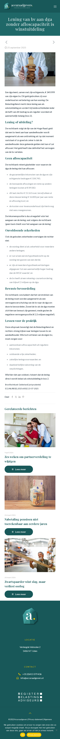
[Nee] (56, 730)
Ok (22, 735)
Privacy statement (35, 719)
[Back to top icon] (30, 713)
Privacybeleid (34, 735)
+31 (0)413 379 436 (32, 674)
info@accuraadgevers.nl (32, 677)
